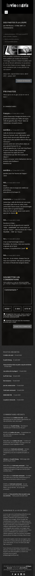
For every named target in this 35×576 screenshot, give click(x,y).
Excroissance (7, 381)
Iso (4, 239)
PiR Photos (9, 26)
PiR (4, 183)
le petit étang (7, 360)
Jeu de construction (9, 385)
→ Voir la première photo (10, 42)
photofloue (23, 568)
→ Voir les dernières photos (11, 39)
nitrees (5, 459)
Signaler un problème (23, 81)
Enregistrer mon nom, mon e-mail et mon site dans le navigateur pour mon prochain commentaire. (17, 315)
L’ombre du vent (8, 355)
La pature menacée (9, 400)
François (6, 113)
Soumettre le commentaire (22, 326)
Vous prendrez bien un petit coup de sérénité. (17, 365)
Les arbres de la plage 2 (10, 371)
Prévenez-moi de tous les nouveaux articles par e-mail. (16, 321)
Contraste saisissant (9, 390)
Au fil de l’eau (7, 376)
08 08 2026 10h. (7, 395)
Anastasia (7, 199)
